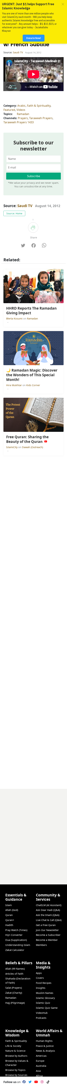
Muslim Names (44, 993)
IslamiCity (12, 447)
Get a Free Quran (46, 925)
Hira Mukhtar (14, 385)
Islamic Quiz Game (47, 1007)
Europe (40, 1060)
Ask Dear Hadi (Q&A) (48, 910)
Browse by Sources (16, 1075)
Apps (39, 973)
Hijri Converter (14, 935)
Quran (9, 915)
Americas (41, 1055)
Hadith (9, 925)
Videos (20, 110)
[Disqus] (33, 832)
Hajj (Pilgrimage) (15, 1002)
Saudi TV (24, 205)
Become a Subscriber (48, 935)
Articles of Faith (14, 973)
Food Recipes (43, 982)
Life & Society (13, 1046)
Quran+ (9, 920)
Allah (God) (11, 910)
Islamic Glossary (45, 998)
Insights (40, 988)
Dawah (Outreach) (32, 447)
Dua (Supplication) (16, 940)
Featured (9, 110)
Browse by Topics (15, 1070)
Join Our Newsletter (47, 930)
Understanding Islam (17, 945)
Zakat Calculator (14, 950)
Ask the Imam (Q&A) (47, 915)
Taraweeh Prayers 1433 (18, 122)
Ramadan (23, 114)
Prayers (23, 118)
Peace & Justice (45, 1046)
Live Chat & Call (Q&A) (49, 920)
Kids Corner (33, 385)
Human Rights (44, 1041)
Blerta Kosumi (14, 318)
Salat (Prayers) (13, 987)
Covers (40, 977)
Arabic (21, 106)
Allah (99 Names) (15, 968)
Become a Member (47, 940)
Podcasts (41, 1017)
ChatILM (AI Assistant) (48, 905)
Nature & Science (15, 1050)
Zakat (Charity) (13, 992)
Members (41, 945)
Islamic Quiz (43, 1002)
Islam (8, 905)
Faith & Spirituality (39, 106)
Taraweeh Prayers (41, 118)
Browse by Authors (16, 1055)
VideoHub (42, 1012)
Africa (39, 1075)
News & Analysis (45, 1050)
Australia (41, 1065)
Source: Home (14, 213)
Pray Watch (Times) (16, 930)
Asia (38, 1070)
